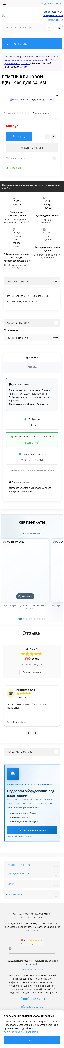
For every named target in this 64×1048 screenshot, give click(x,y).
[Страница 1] (20, 619)
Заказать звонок (55, 20)
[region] (32, 577)
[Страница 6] (34, 619)
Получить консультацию (31, 830)
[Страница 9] (42, 619)
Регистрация (55, 3)
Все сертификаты (31, 533)
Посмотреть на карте (32, 969)
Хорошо (32, 1040)
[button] (28, 732)
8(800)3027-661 (32, 999)
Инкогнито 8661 (25, 689)
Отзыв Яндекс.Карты (17, 722)
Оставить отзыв (32, 672)
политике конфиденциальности (21, 1032)
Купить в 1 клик (33, 147)
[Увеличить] (32, 99)
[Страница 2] (24, 619)
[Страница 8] (39, 619)
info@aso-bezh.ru (32, 1006)
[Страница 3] (26, 619)
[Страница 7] (37, 619)
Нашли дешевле (18, 158)
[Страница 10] (45, 619)
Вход (43, 3)
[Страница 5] (31, 619)
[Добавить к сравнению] (57, 102)
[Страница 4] (29, 619)
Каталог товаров (17, 43)
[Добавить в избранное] (57, 95)
